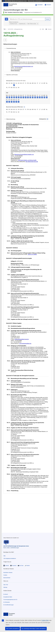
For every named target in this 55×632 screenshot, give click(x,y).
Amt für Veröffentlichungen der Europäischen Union (16, 546)
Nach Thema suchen (32, 23)
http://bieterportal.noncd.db (31, 161)
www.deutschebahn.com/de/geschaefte (27, 160)
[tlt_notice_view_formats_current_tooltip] (47, 119)
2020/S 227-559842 (32, 254)
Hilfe (4, 555)
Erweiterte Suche (13, 23)
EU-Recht (5, 594)
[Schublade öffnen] (5, 40)
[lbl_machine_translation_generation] (24, 107)
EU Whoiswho (6, 602)
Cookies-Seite (45, 620)
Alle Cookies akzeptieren (12, 628)
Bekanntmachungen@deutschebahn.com (23, 66)
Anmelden (40, 4)
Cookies (5, 575)
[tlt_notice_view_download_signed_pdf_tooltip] (14, 85)
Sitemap (5, 587)
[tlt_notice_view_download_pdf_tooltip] (7, 97)
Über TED (5, 584)
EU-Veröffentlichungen (8, 604)
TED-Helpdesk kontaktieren (9, 558)
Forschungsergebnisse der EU (10, 599)
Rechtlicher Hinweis (7, 572)
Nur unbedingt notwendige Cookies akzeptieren (33, 628)
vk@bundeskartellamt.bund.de (21, 339)
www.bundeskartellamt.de (25, 343)
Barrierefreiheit (6, 577)
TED (5, 29)
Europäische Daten (7, 596)
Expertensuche (22, 23)
